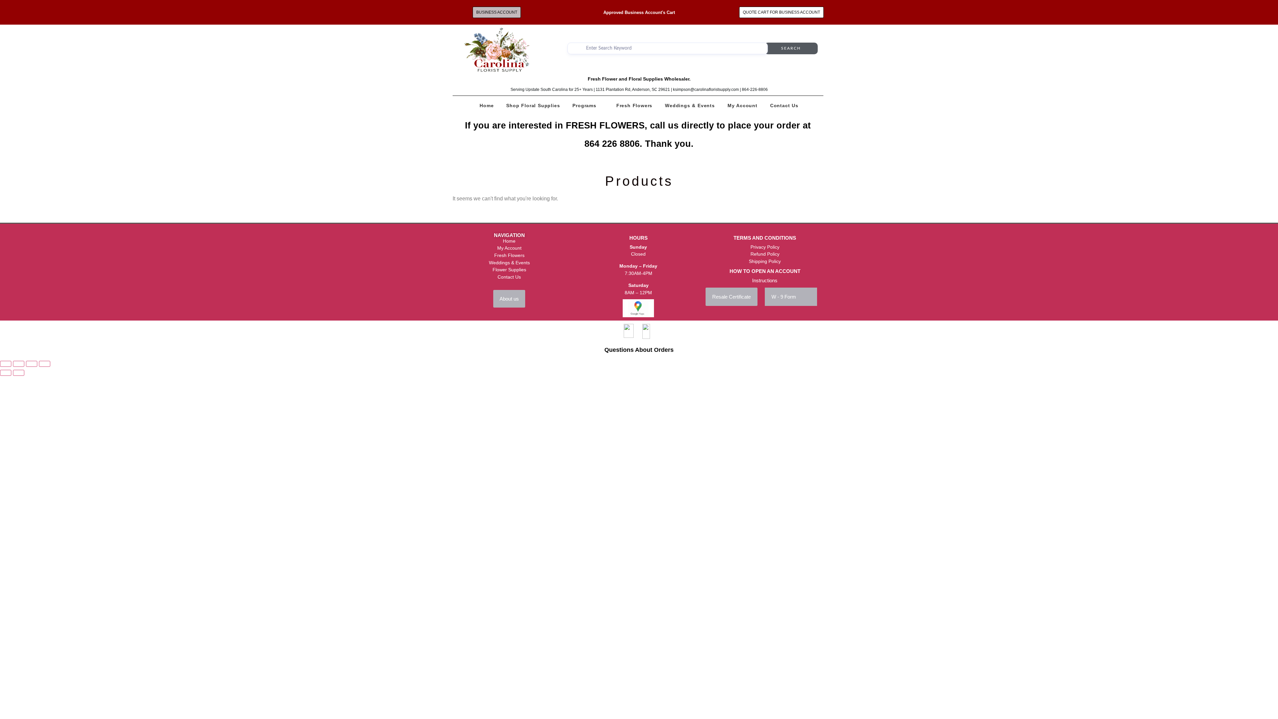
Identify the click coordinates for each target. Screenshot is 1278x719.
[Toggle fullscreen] (18, 364)
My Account (742, 105)
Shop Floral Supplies (533, 105)
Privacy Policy (764, 247)
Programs (584, 105)
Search (791, 48)
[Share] (31, 364)
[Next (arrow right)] (18, 373)
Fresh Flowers (634, 105)
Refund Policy (764, 254)
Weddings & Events (690, 105)
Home (487, 105)
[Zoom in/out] (5, 364)
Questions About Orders (639, 350)
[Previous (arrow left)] (5, 373)
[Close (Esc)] (44, 364)
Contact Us (784, 105)
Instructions (764, 280)
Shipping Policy (765, 261)
